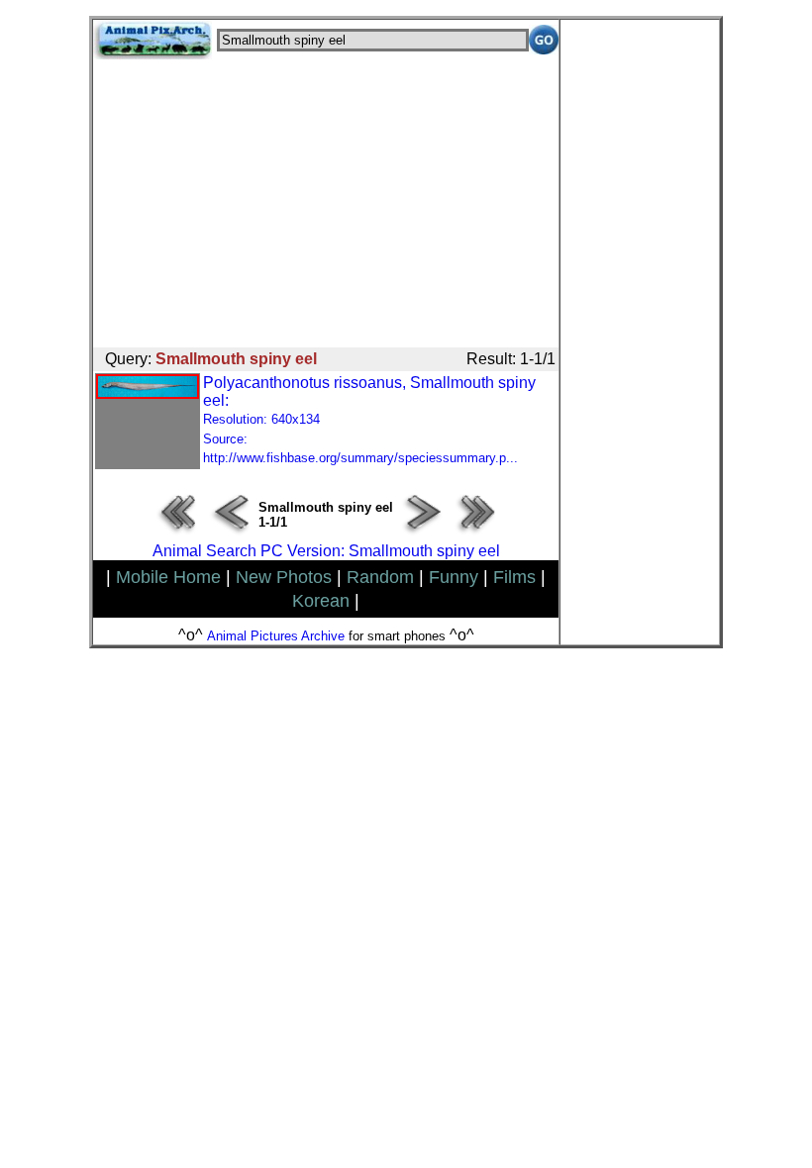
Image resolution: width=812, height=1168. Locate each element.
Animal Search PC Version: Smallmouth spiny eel (326, 550)
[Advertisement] (325, 198)
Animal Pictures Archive (276, 636)
